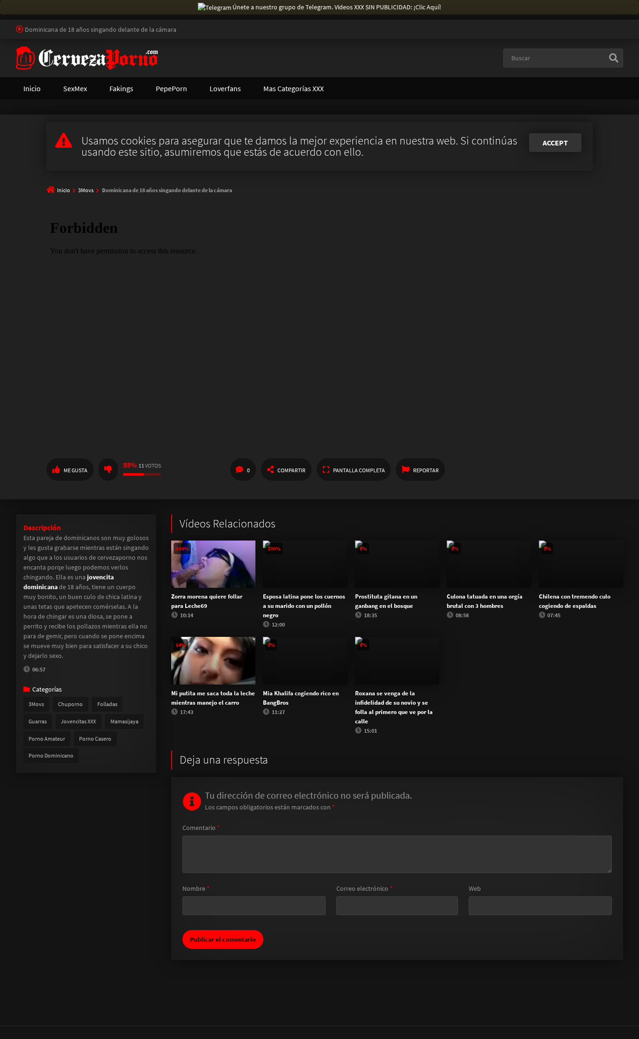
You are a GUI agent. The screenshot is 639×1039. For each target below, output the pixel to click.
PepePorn (171, 88)
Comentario (201, 827)
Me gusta (75, 470)
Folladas (107, 703)
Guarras (38, 721)
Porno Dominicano (51, 755)
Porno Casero (95, 738)
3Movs (86, 190)
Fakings (121, 88)
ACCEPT (555, 142)
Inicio (32, 88)
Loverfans (225, 88)
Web (475, 888)
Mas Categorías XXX (293, 88)
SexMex (75, 88)
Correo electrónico (364, 888)
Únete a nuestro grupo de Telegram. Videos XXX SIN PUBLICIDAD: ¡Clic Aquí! (336, 7)
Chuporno (70, 703)
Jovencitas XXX (78, 721)
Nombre (196, 888)
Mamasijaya (124, 721)
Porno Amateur (47, 738)
